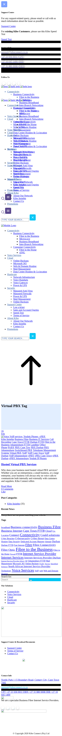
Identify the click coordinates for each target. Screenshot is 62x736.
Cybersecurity (22, 538)
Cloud (48, 530)
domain (48, 541)
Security (11, 602)
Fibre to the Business (34, 549)
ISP (26, 561)
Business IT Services (39, 439)
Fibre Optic (8, 549)
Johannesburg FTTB (20, 444)
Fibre (28, 545)
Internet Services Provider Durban (42, 557)
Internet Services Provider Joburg (13, 561)
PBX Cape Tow (22, 447)
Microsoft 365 (19, 563)
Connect (14, 535)
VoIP (24, 453)
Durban (56, 541)
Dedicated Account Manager (33, 541)
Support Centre (14, 648)
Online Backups (32, 563)
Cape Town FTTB (20, 442)
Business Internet (11, 530)
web (41, 570)
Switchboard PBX (23, 450)
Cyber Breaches (7, 538)
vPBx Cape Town (43, 455)
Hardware (12, 600)
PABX (11, 447)
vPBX (31, 455)
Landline (35, 444)
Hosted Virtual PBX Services (18, 464)
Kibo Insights (7, 439)
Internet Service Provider (39, 553)
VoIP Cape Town (36, 453)
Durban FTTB (37, 442)
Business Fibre (22, 439)
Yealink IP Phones (38, 458)
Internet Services (12, 557)
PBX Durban (37, 447)
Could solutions (50, 535)
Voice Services (23, 570)
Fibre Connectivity (44, 545)
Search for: (6, 576)
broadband (5, 527)
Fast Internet (19, 545)
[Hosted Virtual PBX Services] (23, 436)
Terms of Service (15, 650)
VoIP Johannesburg (18, 455)
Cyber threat (37, 538)
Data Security (14, 541)
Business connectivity (24, 527)
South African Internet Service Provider (29, 566)
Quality (41, 564)
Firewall (13, 554)
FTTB (19, 553)
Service (47, 564)
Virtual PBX (16, 453)
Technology (6, 570)
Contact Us (12, 653)
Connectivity (30, 535)
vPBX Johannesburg (19, 458)
